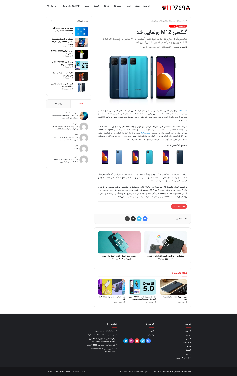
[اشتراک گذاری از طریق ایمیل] (133, 218)
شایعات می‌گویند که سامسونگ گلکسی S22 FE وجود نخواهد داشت (62, 42)
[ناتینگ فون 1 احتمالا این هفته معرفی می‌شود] (81, 76)
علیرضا (75, 124)
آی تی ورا (146, 6)
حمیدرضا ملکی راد (179, 47)
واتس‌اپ (151, 335)
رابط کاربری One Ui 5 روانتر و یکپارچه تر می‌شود (62, 63)
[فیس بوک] (145, 218)
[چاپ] (127, 218)
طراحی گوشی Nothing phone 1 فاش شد (62, 52)
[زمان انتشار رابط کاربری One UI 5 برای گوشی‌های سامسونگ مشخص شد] (142, 287)
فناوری (62, 371)
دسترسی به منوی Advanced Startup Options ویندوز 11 (62, 29)
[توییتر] (139, 218)
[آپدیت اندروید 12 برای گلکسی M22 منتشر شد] (81, 87)
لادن (76, 146)
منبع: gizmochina (179, 206)
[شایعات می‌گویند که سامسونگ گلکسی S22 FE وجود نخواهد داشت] (81, 42)
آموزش (128, 6)
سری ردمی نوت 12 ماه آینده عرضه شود (175, 298)
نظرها (81, 103)
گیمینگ (96, 6)
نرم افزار (106, 6)
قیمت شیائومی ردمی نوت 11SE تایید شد (112, 298)
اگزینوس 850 (146, 133)
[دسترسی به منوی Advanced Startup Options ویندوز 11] (81, 31)
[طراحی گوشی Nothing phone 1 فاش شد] (81, 54)
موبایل (137, 6)
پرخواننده (58, 103)
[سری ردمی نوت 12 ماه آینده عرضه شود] (173, 287)
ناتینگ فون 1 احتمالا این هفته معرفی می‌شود (62, 74)
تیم (72, 371)
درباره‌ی (77, 371)
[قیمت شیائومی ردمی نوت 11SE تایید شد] (111, 287)
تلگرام (152, 331)
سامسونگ (171, 21)
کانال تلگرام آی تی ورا (70, 6)
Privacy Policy (53, 371)
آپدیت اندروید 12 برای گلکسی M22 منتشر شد (62, 85)
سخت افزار (117, 6)
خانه (183, 21)
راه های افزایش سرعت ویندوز (105, 331)
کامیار (76, 156)
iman (76, 135)
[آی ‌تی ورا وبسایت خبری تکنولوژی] (176, 8)
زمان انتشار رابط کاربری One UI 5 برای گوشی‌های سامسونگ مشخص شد (142, 298)
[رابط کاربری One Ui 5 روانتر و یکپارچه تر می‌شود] (81, 65)
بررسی (87, 6)
